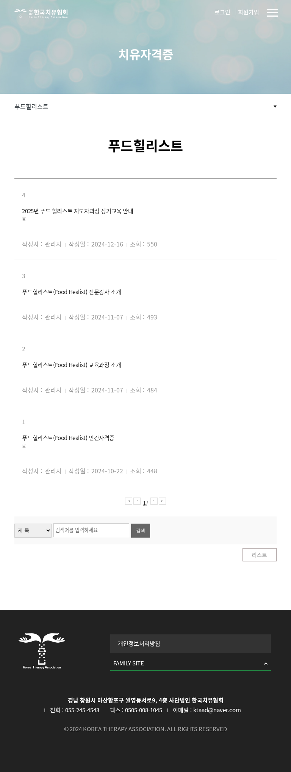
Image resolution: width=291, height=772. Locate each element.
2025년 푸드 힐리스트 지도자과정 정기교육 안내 (77, 211)
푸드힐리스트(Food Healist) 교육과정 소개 (71, 365)
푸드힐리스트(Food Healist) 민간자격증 (68, 438)
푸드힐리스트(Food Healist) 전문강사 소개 (71, 292)
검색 (140, 530)
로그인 (222, 12)
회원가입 (248, 12)
